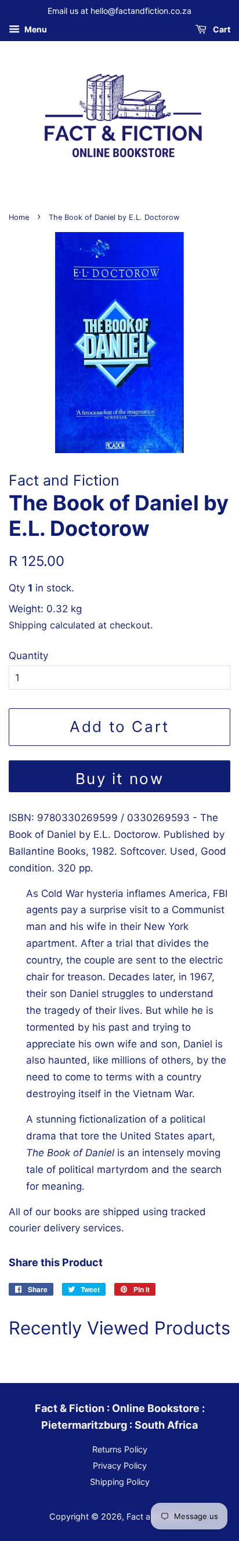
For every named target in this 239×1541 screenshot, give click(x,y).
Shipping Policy (120, 1482)
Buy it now (119, 779)
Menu (35, 29)
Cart (220, 29)
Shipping (28, 625)
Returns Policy (119, 1449)
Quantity (28, 655)
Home (19, 217)
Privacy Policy (120, 1465)
